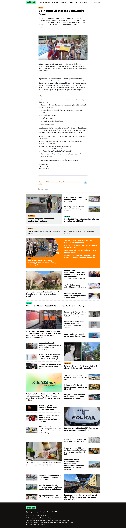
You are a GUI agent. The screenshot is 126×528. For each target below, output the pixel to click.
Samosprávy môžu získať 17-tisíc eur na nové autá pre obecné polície (81, 429)
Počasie (63, 2)
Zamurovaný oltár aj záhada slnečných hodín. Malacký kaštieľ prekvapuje (75, 314)
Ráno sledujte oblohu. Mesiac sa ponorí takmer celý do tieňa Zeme (48, 408)
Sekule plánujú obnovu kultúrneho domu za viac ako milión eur (75, 377)
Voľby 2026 (83, 2)
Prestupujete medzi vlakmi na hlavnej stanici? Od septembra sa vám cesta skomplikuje (80, 497)
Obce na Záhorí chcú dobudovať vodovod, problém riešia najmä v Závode (43, 464)
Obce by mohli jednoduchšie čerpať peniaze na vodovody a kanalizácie (50, 477)
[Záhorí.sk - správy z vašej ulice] (31, 2)
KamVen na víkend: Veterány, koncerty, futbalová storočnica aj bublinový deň (42, 263)
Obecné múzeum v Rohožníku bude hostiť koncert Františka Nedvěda (79, 241)
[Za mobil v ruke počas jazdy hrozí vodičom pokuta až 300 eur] (31, 366)
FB (61, 149)
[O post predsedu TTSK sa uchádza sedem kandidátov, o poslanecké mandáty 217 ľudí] (94, 451)
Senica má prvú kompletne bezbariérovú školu (41, 219)
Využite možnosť (36, 518)
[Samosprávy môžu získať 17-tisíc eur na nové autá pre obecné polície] (82, 416)
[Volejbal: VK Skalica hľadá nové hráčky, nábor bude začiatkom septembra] (94, 397)
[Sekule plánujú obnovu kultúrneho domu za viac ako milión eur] (94, 377)
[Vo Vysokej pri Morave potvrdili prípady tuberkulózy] (94, 286)
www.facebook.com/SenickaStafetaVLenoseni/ (55, 151)
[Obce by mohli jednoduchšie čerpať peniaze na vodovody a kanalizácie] (31, 477)
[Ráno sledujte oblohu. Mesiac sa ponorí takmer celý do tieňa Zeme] (31, 408)
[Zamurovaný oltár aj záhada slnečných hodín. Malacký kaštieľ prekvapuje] (94, 314)
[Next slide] (85, 260)
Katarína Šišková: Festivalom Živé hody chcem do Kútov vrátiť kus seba (81, 367)
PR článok (67, 216)
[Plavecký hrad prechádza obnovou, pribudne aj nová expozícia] (94, 209)
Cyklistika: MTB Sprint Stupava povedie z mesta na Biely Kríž (75, 387)
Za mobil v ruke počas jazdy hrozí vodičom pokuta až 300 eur (50, 366)
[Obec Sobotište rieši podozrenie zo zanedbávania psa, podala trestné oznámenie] (31, 346)
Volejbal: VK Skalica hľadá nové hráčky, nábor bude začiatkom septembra (74, 397)
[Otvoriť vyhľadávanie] (99, 2)
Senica (47, 189)
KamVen (47, 2)
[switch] (95, 2)
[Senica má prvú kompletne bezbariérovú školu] (44, 203)
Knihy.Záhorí (55, 2)
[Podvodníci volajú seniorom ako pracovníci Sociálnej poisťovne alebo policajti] (31, 357)
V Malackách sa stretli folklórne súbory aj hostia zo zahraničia (75, 199)
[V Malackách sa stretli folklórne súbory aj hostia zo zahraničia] (94, 199)
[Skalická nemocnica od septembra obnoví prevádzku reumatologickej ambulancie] (31, 487)
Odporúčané (31, 215)
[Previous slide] (79, 260)
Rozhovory (70, 2)
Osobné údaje (52, 518)
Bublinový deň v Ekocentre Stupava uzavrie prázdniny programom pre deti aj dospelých (80, 256)
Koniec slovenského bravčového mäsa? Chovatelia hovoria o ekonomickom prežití (42, 294)
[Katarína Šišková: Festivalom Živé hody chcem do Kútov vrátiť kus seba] (82, 351)
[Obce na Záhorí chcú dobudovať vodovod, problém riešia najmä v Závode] (44, 451)
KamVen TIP (30, 258)
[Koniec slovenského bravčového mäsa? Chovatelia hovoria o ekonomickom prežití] (44, 280)
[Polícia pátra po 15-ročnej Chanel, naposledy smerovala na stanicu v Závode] (94, 324)
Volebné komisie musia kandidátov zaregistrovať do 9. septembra (75, 296)
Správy (42, 2)
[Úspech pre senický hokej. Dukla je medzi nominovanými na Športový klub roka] (31, 418)
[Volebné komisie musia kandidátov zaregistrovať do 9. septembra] (94, 296)
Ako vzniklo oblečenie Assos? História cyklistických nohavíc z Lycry (55, 306)
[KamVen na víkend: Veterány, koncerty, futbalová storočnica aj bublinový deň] (44, 247)
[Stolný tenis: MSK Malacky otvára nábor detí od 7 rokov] (94, 335)
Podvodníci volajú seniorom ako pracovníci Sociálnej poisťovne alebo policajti (49, 357)
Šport (76, 2)
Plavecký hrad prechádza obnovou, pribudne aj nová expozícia (74, 209)
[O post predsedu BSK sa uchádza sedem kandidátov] (31, 497)
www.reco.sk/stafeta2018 (48, 149)
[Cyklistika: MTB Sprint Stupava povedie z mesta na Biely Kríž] (94, 387)
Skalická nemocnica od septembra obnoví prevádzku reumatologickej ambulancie (50, 487)
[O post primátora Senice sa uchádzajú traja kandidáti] (94, 440)
